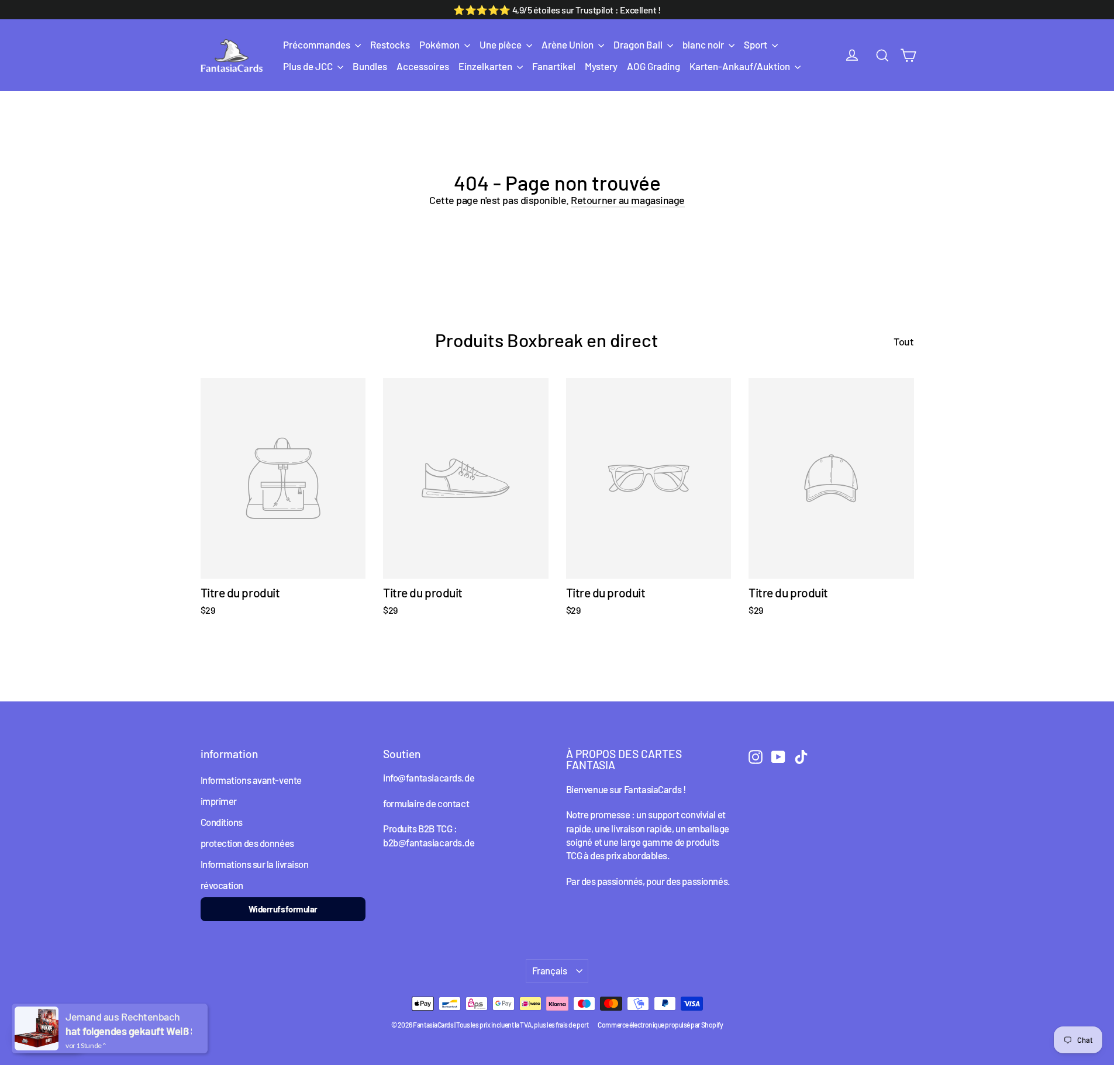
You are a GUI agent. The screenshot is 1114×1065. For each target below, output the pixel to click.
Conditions (222, 822)
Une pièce (501, 44)
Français (549, 970)
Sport (756, 44)
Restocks (390, 44)
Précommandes (317, 44)
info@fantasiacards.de (428, 777)
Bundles (370, 66)
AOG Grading (653, 66)
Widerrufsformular (283, 909)
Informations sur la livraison (255, 864)
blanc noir (704, 44)
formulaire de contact (426, 803)
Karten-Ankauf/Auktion (740, 66)
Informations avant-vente (251, 780)
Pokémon (440, 44)
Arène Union (568, 44)
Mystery (601, 66)
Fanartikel (553, 66)
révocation (222, 885)
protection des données (247, 843)
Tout (903, 341)
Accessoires (422, 66)
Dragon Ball (638, 44)
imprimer (219, 801)
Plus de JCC (308, 66)
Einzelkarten (486, 66)
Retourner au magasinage (628, 199)
